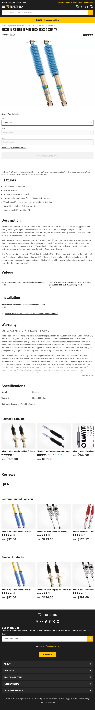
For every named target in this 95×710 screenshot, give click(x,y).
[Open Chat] (77, 6)
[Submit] (90, 639)
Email (4, 634)
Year (2, 119)
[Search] (90, 12)
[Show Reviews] (88, 35)
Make (3, 128)
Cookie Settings (84, 699)
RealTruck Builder (86, 2)
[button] (47, 664)
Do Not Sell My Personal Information (44, 699)
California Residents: (18, 404)
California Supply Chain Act (68, 699)
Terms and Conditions (47, 703)
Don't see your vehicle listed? (13, 148)
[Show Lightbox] (47, 73)
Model (3, 138)
